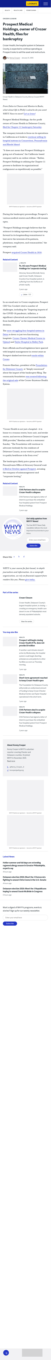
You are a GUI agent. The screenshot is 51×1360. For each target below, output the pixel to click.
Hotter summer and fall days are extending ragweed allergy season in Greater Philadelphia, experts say (24, 865)
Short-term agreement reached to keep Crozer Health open (33, 679)
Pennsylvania (31, 10)
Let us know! (29, 113)
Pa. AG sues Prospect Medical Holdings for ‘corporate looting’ (33, 267)
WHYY (9, 4)
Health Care (18, 10)
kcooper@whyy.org (17, 770)
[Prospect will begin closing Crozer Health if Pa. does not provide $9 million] (10, 642)
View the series (26, 621)
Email (23, 556)
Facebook (14, 556)
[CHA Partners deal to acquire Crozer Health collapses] (10, 491)
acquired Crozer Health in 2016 (26, 252)
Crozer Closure (10, 19)
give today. (30, 579)
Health (7, 10)
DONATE (33, 3)
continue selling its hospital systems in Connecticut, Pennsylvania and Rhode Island (25, 141)
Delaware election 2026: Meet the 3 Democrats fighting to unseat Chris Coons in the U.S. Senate (24, 878)
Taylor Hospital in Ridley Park (29, 342)
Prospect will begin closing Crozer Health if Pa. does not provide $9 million (31, 643)
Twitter (19, 556)
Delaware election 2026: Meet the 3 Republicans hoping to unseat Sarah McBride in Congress (24, 890)
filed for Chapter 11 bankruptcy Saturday (22, 127)
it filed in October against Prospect (19, 469)
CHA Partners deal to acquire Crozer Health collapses (32, 491)
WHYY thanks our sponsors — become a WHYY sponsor (25, 206)
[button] (6, 1353)
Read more (11, 761)
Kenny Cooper (15, 58)
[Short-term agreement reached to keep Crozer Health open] (10, 680)
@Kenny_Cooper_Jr (17, 767)
